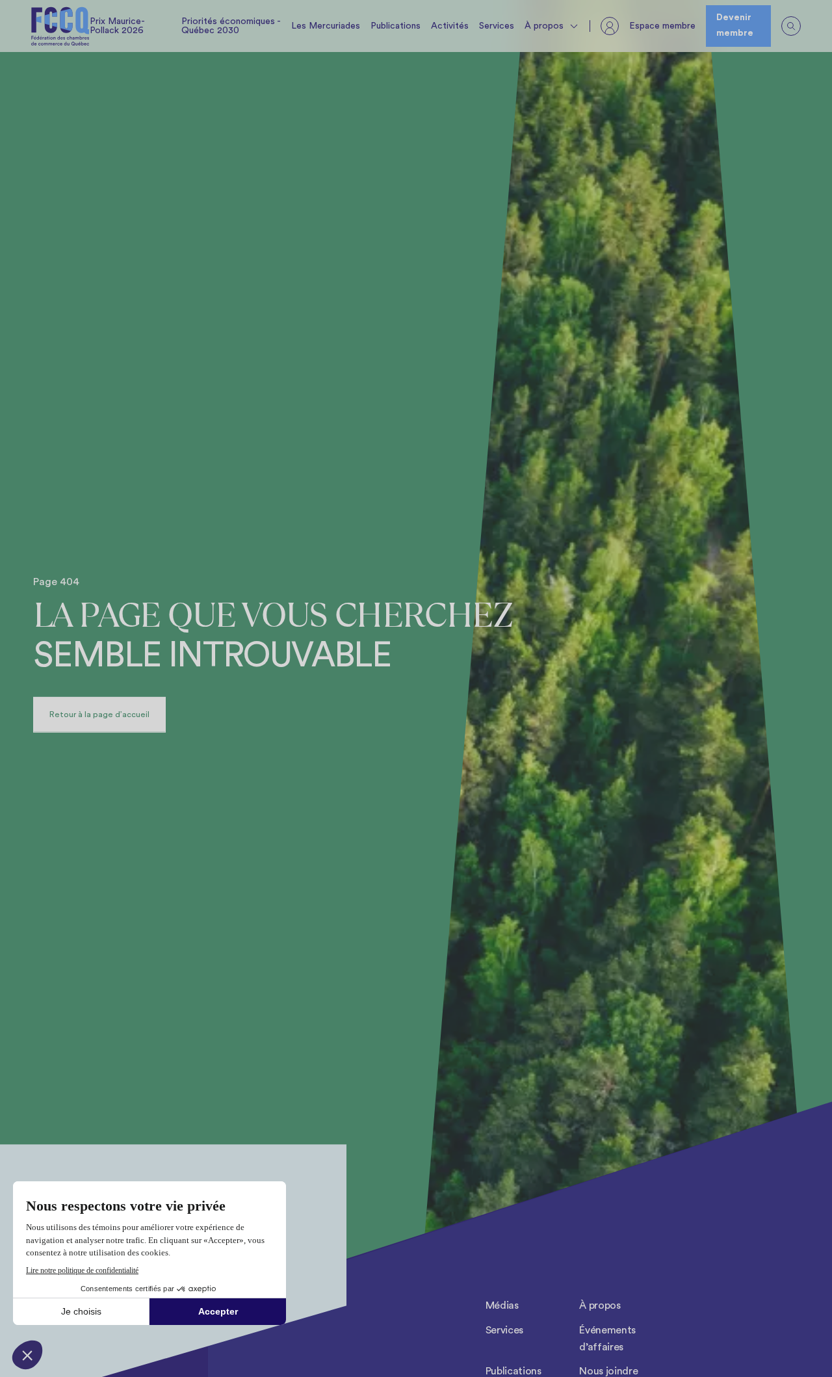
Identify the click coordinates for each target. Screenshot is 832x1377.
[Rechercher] (791, 26)
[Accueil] (60, 26)
